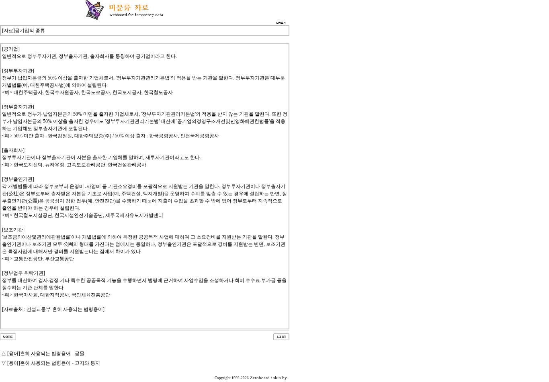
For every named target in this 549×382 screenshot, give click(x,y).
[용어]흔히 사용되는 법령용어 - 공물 (45, 353)
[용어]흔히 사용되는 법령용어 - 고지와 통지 (53, 363)
